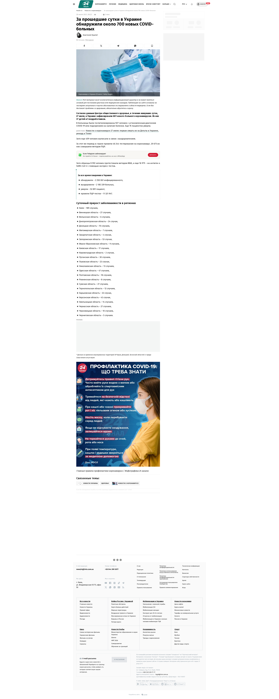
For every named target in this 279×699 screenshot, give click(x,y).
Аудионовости (85, 616)
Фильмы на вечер (86, 638)
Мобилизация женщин (151, 610)
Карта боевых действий (119, 607)
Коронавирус (101, 4)
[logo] (85, 4)
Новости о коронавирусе (93, 10)
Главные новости (86, 604)
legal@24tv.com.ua (162, 674)
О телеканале (141, 577)
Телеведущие (141, 580)
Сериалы (83, 644)
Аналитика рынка (149, 632)
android (142, 684)
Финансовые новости (182, 610)
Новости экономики (182, 601)
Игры (184, 587)
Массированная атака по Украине (123, 616)
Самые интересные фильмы (90, 632)
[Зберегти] (152, 46)
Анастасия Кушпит (90, 35)
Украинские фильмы (87, 635)
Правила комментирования (169, 587)
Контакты (185, 569)
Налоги (177, 616)
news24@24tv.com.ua (85, 569)
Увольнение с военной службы (154, 604)
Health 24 (79, 10)
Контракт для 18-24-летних (152, 613)
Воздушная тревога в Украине (122, 613)
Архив (184, 580)
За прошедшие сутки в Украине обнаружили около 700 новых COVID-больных (129, 10)
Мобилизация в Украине (153, 601)
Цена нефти (178, 604)
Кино (82, 629)
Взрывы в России (117, 619)
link (106, 583)
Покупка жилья (148, 635)
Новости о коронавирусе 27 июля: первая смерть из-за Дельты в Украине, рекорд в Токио (117, 132)
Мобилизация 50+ (149, 607)
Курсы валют (179, 607)
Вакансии (185, 573)
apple (154, 684)
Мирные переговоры (118, 610)
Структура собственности (190, 577)
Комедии (83, 641)
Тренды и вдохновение (151, 638)
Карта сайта (186, 584)
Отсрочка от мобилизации (152, 616)
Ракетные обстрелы (118, 604)
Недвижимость (149, 629)
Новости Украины (86, 607)
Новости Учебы (117, 629)
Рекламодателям (142, 584)
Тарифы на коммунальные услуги (186, 613)
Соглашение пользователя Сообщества (168, 583)
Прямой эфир (85, 610)
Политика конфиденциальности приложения (167, 577)
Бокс (176, 632)
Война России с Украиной (122, 601)
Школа (113, 637)
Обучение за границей (119, 646)
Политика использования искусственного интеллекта (169, 571)
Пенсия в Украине (180, 619)
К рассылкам (119, 659)
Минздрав (89, 40)
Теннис (177, 638)
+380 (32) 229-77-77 (149, 672)
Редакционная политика (145, 573)
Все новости (85, 601)
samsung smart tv (179, 684)
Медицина (122, 4)
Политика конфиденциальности (167, 566)
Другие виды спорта (181, 644)
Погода (82, 619)
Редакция (140, 569)
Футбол (177, 635)
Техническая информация (191, 566)
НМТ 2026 (114, 640)
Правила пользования (144, 587)
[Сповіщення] (191, 4)
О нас (138, 566)
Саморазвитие (116, 643)
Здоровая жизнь (136, 4)
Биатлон (177, 641)
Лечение (112, 4)
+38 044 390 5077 (111, 569)
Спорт (176, 629)
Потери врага (116, 622)
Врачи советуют (153, 4)
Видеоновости (85, 613)
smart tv (166, 684)
